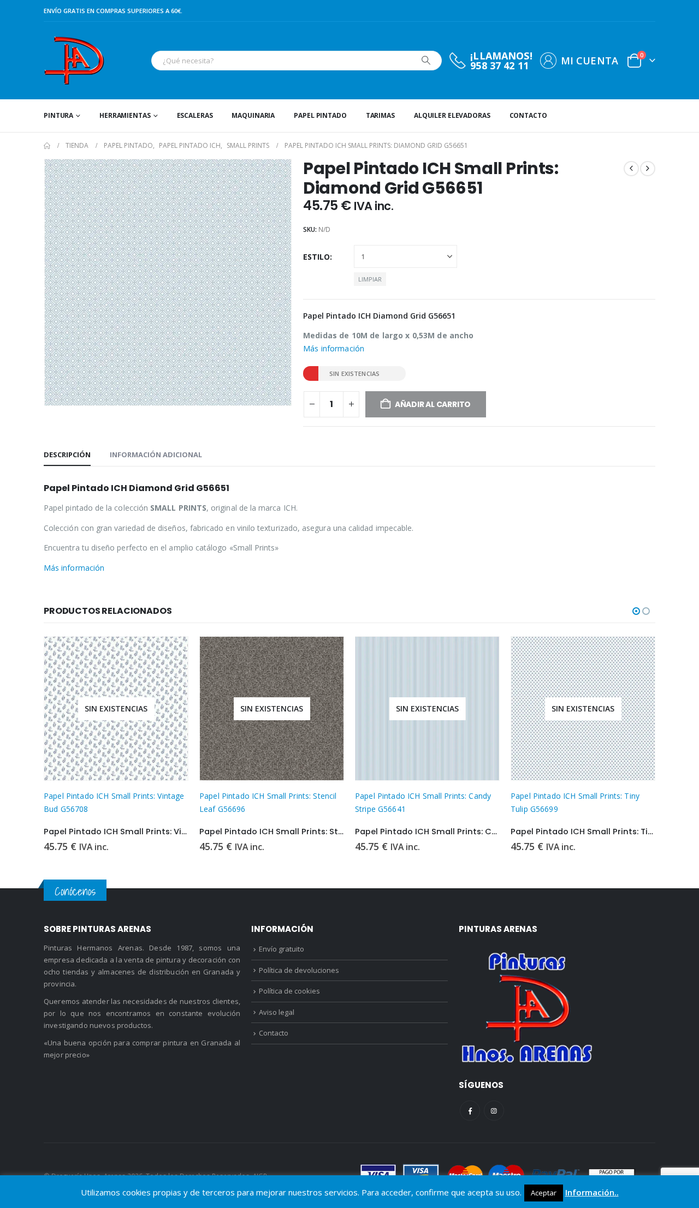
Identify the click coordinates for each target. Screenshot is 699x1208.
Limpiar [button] (370, 279)
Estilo (316, 257)
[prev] (631, 168)
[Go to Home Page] (47, 145)
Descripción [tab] (67, 454)
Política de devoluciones (299, 970)
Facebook (470, 1111)
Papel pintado (320, 115)
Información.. (592, 1192)
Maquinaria (253, 115)
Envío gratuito (281, 949)
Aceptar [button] (543, 1193)
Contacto (528, 115)
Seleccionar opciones (170, 655)
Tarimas (380, 115)
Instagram (494, 1111)
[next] (647, 168)
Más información (333, 348)
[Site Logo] (74, 61)
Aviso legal (276, 1012)
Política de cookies (289, 991)
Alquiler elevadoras (452, 115)
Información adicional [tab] (156, 454)
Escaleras (195, 115)
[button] (636, 611)
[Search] (426, 60)
